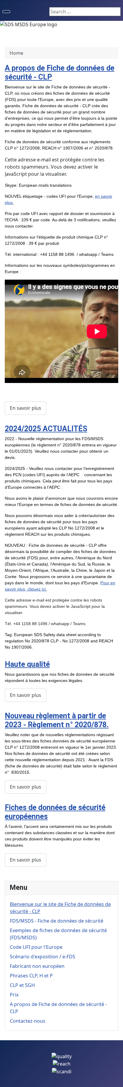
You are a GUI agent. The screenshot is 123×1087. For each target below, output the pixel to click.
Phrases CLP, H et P (31, 975)
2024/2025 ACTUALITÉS (46, 428)
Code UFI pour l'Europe (36, 947)
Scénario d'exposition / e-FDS (42, 956)
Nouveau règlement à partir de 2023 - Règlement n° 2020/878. (57, 720)
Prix (14, 994)
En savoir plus (25, 408)
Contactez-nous (27, 1021)
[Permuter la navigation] (6, 11)
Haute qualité (27, 664)
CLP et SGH (22, 985)
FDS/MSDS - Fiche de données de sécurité (56, 921)
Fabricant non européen (37, 966)
